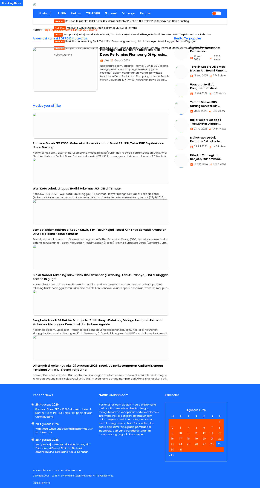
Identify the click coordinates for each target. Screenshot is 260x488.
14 (212, 433)
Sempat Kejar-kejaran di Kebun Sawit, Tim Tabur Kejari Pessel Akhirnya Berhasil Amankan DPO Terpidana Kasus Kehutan (62, 448)
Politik (62, 13)
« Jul (171, 455)
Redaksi (145, 13)
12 (196, 433)
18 (188, 438)
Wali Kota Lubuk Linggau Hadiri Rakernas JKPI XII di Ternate (77, 188)
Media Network (41, 482)
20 (204, 438)
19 (196, 438)
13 (204, 433)
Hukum (76, 13)
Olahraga (128, 13)
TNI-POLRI (93, 13)
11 (188, 433)
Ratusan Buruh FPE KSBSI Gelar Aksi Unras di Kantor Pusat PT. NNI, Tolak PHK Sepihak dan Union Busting (127, 21)
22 (219, 438)
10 (180, 433)
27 (204, 444)
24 (180, 444)
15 (219, 433)
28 (211, 444)
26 (196, 444)
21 (212, 438)
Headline (59, 21)
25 (188, 444)
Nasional (45, 13)
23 (172, 444)
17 (180, 438)
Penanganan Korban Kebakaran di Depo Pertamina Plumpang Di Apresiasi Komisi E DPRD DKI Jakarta (134, 54)
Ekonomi (111, 13)
